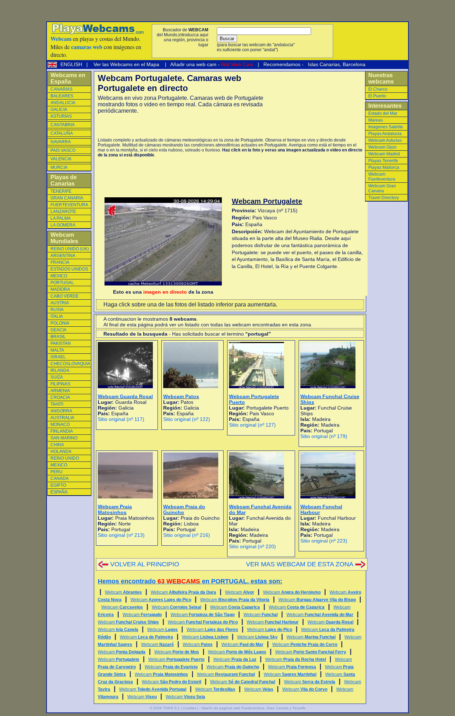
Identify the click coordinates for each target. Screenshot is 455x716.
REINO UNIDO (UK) (69, 248)
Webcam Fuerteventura (381, 177)
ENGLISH (72, 64)
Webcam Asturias (385, 140)
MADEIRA (60, 289)
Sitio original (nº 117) (121, 419)
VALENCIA (60, 158)
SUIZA (56, 377)
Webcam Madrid (384, 153)
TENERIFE (60, 191)
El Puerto (377, 95)
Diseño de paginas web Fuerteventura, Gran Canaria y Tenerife (254, 708)
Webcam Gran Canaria (382, 188)
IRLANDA (59, 370)
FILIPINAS (60, 383)
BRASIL (58, 336)
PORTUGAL (62, 282)
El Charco (377, 89)
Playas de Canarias (63, 180)
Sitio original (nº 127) (252, 425)
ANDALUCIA (62, 102)
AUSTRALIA (62, 417)
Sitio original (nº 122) (186, 419)
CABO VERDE (64, 296)
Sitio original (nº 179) (323, 436)
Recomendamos (281, 64)
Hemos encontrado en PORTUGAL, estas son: (190, 581)
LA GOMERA (62, 225)
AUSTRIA (59, 302)
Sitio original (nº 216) (186, 535)
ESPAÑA (59, 492)
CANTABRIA (62, 124)
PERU (56, 471)
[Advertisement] (181, 126)
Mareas (375, 120)
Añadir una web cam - (211, 64)
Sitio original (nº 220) (252, 546)
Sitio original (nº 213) (121, 535)
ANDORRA (61, 410)
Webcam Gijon (382, 147)
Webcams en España (67, 78)
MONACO (60, 424)
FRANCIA (59, 262)
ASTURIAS (61, 116)
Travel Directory (383, 197)
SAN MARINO (63, 438)
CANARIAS (61, 89)
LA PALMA (60, 218)
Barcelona (354, 64)
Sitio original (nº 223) (323, 541)
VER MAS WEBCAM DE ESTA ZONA (299, 564)
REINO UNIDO (64, 458)
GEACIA (58, 329)
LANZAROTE (63, 211)
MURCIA (59, 167)
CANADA (59, 478)
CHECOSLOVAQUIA (70, 363)
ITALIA (56, 316)
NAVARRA (60, 141)
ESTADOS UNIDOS (69, 269)
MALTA (57, 350)
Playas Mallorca (383, 167)
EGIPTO (58, 485)
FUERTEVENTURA (69, 204)
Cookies (189, 708)
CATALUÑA (61, 133)
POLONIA (59, 323)
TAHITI (56, 404)
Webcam (123, 592)
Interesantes (385, 106)
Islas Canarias (323, 64)
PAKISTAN (60, 343)
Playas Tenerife (383, 160)
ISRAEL (58, 356)
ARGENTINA (62, 255)
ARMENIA (60, 390)
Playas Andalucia (385, 133)
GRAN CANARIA (66, 198)
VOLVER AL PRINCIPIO (144, 564)
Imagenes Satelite (385, 126)
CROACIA (60, 397)
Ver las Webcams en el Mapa (126, 64)
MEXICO (58, 275)
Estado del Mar (382, 113)
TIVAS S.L (171, 708)
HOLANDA (60, 451)
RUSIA (57, 309)
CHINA (57, 444)
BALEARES (61, 95)
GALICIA (58, 109)
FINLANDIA (61, 431)
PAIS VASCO (62, 150)
